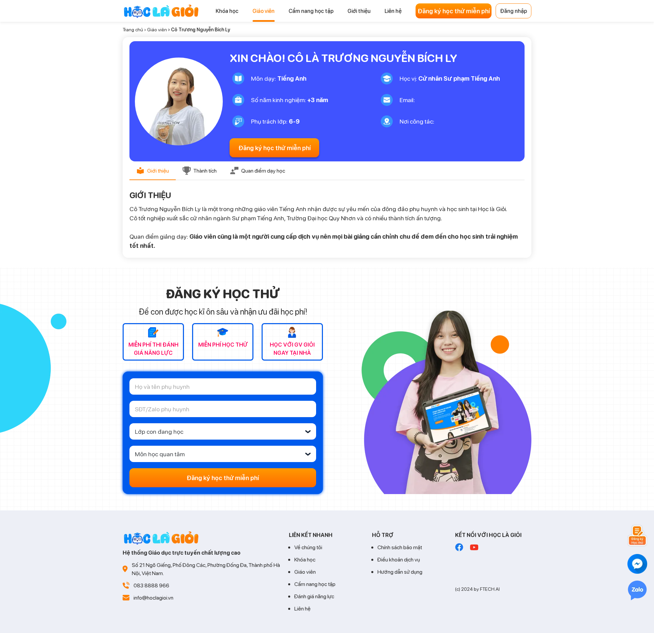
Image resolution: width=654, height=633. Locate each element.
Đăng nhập (513, 10)
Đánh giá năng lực (314, 596)
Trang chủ (133, 29)
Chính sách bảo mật (399, 547)
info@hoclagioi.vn (153, 597)
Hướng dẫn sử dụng (399, 571)
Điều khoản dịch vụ (398, 559)
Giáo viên (157, 29)
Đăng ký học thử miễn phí (454, 11)
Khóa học (304, 559)
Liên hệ (302, 608)
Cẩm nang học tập (315, 583)
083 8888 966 (151, 585)
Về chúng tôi (308, 547)
